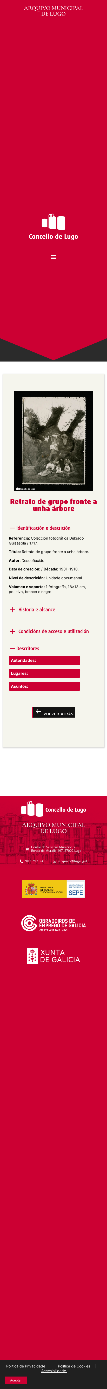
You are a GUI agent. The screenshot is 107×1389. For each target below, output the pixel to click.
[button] (53, 257)
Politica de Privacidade (26, 1366)
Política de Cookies (74, 1366)
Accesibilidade (54, 1370)
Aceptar (16, 1380)
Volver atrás (57, 714)
